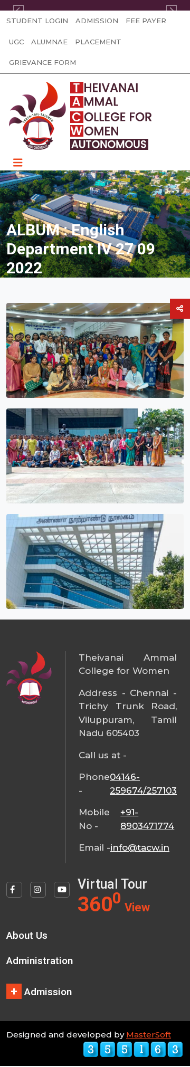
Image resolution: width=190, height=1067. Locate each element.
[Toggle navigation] (18, 163)
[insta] (38, 890)
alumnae (49, 41)
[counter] (133, 1049)
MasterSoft (148, 1035)
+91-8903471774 (147, 819)
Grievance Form (42, 62)
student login (37, 20)
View (137, 907)
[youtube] (62, 890)
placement (98, 41)
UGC (16, 41)
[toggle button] (180, 309)
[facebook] (14, 890)
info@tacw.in (139, 847)
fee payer (146, 20)
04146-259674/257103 (143, 783)
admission (96, 20)
